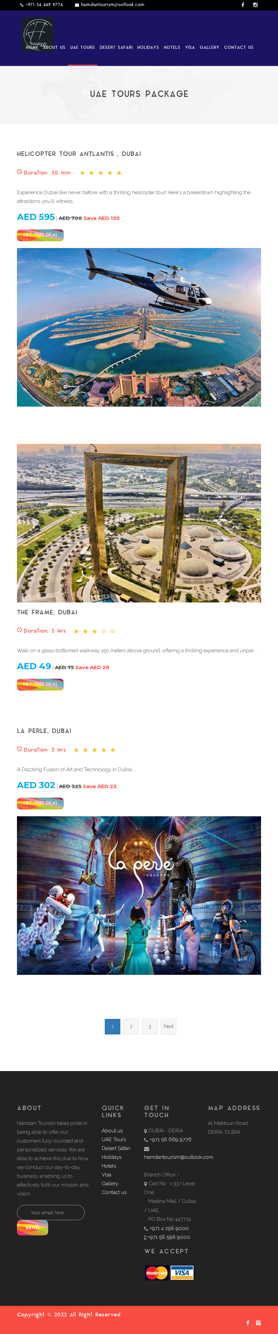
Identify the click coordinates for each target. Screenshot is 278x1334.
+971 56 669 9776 (44, 5)
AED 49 (34, 666)
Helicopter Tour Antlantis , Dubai (79, 154)
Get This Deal (40, 235)
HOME (32, 47)
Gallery (209, 47)
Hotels (172, 47)
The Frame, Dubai (47, 613)
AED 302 (36, 785)
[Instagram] (257, 1324)
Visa (190, 47)
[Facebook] (247, 1324)
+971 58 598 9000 (168, 1237)
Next (169, 1026)
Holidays (148, 47)
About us (54, 47)
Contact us (239, 47)
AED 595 (36, 216)
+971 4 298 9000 (169, 1228)
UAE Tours (82, 47)
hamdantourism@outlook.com (112, 5)
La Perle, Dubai (44, 731)
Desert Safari (116, 47)
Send (32, 1228)
